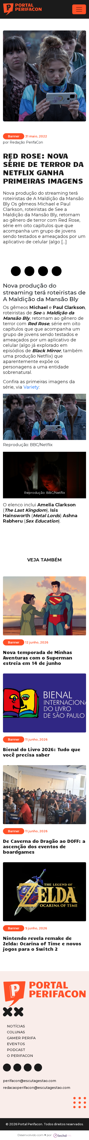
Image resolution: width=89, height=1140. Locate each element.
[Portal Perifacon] (22, 9)
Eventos (16, 1044)
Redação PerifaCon (26, 142)
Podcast (16, 1050)
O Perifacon (20, 1055)
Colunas (16, 1032)
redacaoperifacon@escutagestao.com (36, 1087)
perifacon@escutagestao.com (29, 1081)
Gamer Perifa (21, 1038)
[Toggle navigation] (79, 9)
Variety (31, 387)
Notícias (16, 1026)
